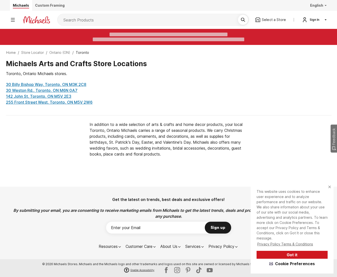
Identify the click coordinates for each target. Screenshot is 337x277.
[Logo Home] (36, 19)
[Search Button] (243, 20)
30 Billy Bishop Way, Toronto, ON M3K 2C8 (46, 84)
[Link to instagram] (177, 270)
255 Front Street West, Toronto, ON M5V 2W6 (49, 102)
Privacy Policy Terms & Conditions (285, 244)
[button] (292, 264)
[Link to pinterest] (188, 270)
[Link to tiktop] (199, 270)
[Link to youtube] (210, 270)
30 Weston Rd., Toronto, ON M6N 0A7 (41, 90)
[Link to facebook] (166, 270)
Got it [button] (292, 254)
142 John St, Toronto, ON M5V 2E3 (38, 96)
